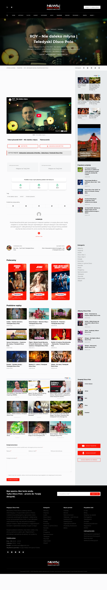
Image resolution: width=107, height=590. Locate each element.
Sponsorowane (82, 272)
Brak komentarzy (51, 54)
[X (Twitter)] (87, 68)
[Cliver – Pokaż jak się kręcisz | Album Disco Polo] (80, 315)
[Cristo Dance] (80, 384)
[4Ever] (80, 391)
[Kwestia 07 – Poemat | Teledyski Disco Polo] (61, 314)
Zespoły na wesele (90, 515)
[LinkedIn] (91, 68)
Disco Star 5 (81, 257)
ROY (22, 196)
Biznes (66, 513)
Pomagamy (88, 517)
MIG (86, 398)
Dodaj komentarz (12, 458)
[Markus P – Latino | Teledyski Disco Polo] (39, 356)
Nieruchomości (69, 515)
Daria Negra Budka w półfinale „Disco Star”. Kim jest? (92, 182)
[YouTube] (19, 552)
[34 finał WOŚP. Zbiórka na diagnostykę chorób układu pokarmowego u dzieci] (80, 209)
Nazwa (9, 451)
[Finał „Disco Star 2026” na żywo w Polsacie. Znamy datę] (80, 191)
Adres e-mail (32, 451)
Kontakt (86, 521)
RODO (86, 528)
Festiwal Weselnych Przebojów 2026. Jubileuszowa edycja (91, 200)
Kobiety (66, 510)
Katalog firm (68, 519)
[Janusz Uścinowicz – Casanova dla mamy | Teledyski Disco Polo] (17, 334)
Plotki (28, 15)
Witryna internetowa (56, 451)
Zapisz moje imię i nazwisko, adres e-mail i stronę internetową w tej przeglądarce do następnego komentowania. (35, 475)
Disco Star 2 (81, 255)
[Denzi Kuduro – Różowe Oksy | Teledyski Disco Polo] (39, 314)
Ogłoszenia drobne (70, 523)
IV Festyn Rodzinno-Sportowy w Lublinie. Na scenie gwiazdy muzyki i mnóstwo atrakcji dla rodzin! (92, 171)
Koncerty (80, 261)
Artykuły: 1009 (39, 236)
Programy (75, 15)
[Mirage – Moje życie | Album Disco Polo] (80, 347)
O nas (86, 510)
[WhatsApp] (95, 68)
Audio (51, 15)
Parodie (67, 15)
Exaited (87, 412)
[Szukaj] (7, 15)
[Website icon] (39, 233)
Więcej (92, 15)
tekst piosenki (30, 196)
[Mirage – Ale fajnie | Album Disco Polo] (80, 340)
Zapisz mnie (95, 494)
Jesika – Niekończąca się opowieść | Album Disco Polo (92, 323)
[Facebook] (83, 68)
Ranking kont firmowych (92, 536)
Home (13, 15)
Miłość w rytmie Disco (85, 263)
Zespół (85, 15)
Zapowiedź (44, 15)
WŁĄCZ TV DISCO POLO (92, 7)
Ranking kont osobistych (92, 534)
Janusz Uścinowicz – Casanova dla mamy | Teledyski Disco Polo (16, 344)
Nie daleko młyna (12, 196)
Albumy (36, 15)
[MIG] (80, 398)
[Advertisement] (39, 85)
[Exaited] (80, 413)
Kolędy (80, 259)
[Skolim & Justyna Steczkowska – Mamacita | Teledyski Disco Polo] (61, 334)
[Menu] (7, 7)
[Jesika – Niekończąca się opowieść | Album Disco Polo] (80, 323)
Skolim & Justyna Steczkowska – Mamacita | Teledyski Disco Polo (61, 344)
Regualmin (87, 526)
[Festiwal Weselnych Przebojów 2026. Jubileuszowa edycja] (80, 200)
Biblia (65, 528)
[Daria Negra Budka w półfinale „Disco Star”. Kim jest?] (80, 182)
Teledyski (59, 15)
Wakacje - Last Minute (71, 517)
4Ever (86, 391)
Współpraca (88, 519)
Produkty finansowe (70, 526)
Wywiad (80, 276)
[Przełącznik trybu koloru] (11, 7)
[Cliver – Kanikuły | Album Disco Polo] (80, 332)
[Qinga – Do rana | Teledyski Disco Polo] (61, 356)
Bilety (85, 513)
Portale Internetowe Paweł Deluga (59, 571)
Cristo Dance (88, 383)
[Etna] (80, 405)
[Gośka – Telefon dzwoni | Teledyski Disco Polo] (17, 314)
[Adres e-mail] (99, 68)
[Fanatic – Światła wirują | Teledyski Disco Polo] (17, 356)
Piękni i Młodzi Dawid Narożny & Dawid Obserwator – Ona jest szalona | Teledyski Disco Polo (38, 344)
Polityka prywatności (90, 523)
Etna (86, 405)
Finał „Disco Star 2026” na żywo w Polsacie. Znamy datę (92, 191)
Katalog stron (68, 521)
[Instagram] (15, 552)
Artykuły (20, 15)
